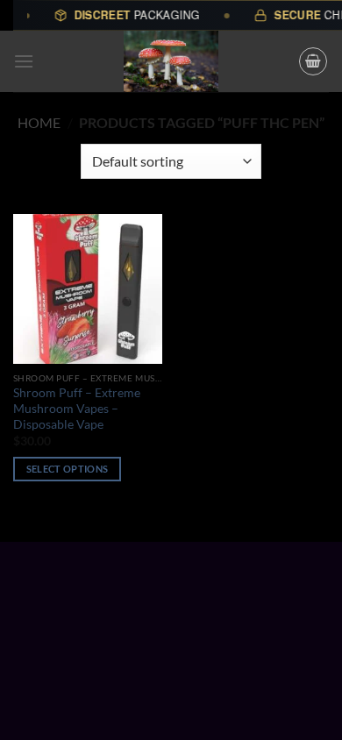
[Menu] (23, 60)
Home (39, 122)
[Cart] (313, 61)
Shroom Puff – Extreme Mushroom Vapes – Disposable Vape (76, 408)
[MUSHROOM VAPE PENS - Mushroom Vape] (171, 61)
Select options (67, 468)
